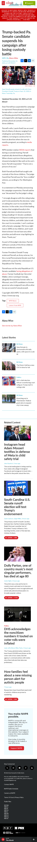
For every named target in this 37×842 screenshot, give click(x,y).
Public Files (7, 801)
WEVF (6, 808)
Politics (18, 377)
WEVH (6, 810)
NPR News (13, 301)
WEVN (6, 813)
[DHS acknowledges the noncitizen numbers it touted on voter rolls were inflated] (17, 614)
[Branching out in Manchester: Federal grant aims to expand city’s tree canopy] (8, 399)
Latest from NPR (15, 305)
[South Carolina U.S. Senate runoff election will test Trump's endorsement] (17, 488)
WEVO (6, 815)
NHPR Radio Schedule (11, 789)
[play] (3, 839)
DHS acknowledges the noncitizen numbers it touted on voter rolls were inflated (18, 636)
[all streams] (34, 839)
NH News (19, 344)
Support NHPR (16, 748)
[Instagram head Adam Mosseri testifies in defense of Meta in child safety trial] (17, 433)
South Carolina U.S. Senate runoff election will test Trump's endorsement (17, 506)
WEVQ (6, 817)
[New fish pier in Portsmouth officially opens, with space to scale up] (8, 347)
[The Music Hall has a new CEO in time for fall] (8, 365)
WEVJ (6, 812)
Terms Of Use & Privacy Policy (14, 797)
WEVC (6, 807)
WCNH (6, 805)
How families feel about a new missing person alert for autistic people (18, 676)
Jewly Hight (8, 581)
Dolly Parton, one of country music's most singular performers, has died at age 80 (18, 570)
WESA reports (25, 150)
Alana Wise (13, 58)
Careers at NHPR (9, 793)
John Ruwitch (8, 463)
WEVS (6, 818)
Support (30, 3)
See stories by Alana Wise (12, 326)
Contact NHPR (9, 784)
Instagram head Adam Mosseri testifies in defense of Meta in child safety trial (17, 451)
